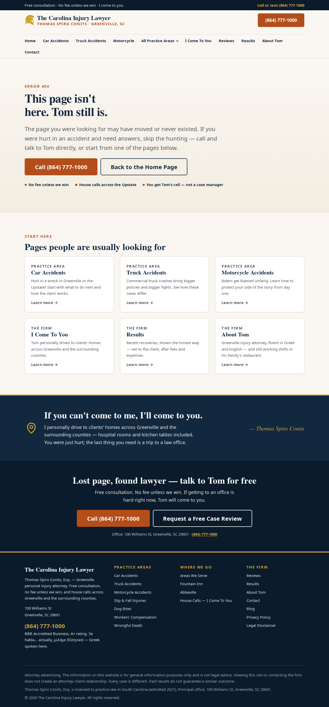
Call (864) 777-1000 (61, 167)
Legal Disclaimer (261, 625)
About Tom (272, 40)
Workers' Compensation (135, 617)
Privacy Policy (258, 617)
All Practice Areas (157, 40)
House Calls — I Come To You (206, 600)
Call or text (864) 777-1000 (280, 5)
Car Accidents (56, 40)
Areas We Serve (193, 575)
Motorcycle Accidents (248, 272)
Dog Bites (122, 608)
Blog (250, 608)
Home (30, 40)
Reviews (226, 40)
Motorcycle (123, 40)
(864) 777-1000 (281, 20)
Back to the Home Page (144, 167)
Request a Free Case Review (202, 518)
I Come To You (198, 40)
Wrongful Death (128, 625)
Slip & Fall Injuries (130, 600)
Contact (32, 51)
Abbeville (188, 592)
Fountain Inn (191, 583)
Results (248, 40)
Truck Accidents (91, 40)
